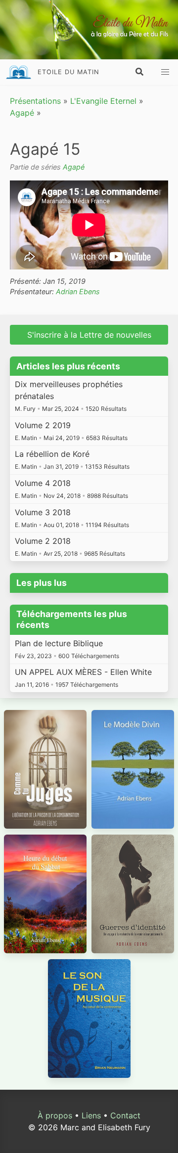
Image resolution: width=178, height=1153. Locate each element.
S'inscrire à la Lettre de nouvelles (89, 335)
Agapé (22, 113)
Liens (91, 1115)
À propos (55, 1115)
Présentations (35, 101)
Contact (125, 1115)
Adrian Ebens (78, 291)
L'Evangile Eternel (103, 101)
